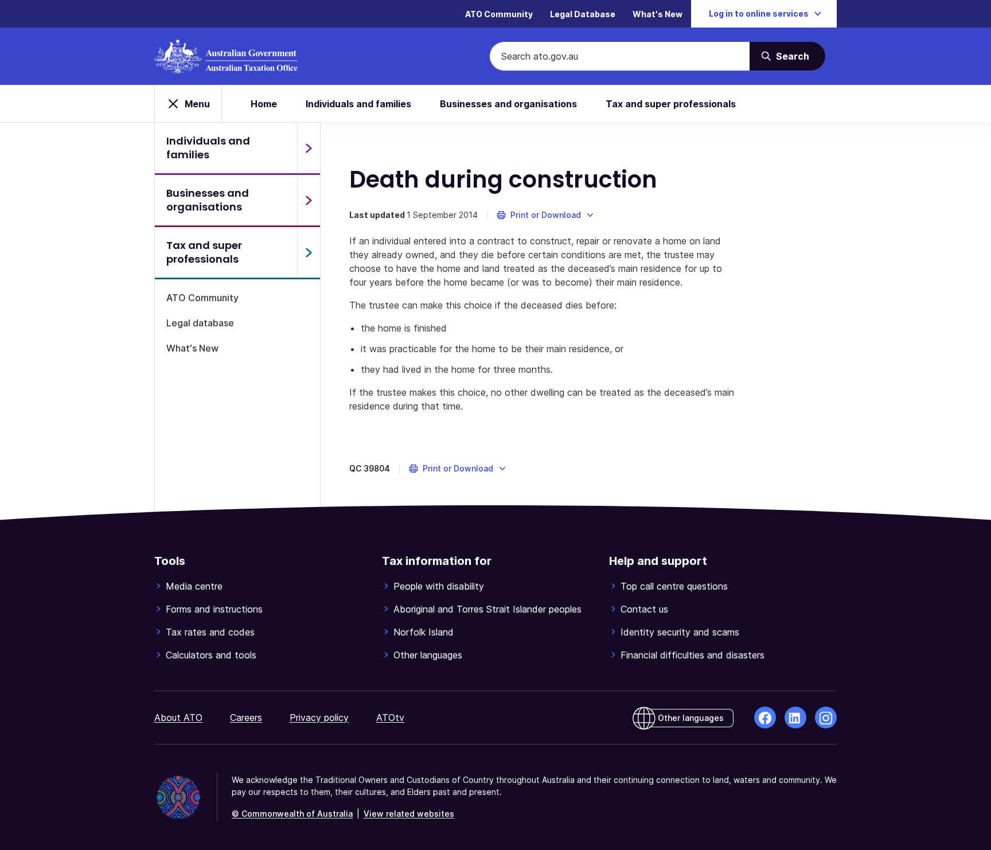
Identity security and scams (680, 632)
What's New (657, 14)
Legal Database (582, 14)
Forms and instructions (214, 609)
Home (264, 104)
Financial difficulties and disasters (692, 655)
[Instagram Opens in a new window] (826, 717)
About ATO (178, 717)
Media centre (194, 586)
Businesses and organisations (508, 104)
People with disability (438, 586)
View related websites (409, 813)
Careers (246, 717)
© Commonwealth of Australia (292, 813)
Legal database (200, 323)
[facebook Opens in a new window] (765, 717)
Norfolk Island (423, 632)
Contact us (644, 609)
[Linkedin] (795, 717)
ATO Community (499, 14)
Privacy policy (319, 717)
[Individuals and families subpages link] (308, 148)
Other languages (427, 655)
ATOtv (390, 717)
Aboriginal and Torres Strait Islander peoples (487, 609)
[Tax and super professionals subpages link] (308, 252)
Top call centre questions (674, 586)
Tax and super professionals (671, 104)
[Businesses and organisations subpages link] (308, 200)
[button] (545, 215)
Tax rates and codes (210, 632)
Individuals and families (358, 104)
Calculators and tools (211, 655)
